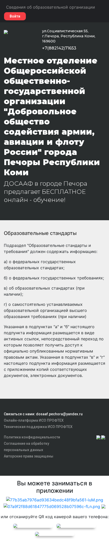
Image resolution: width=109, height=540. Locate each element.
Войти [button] (15, 16)
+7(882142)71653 (59, 48)
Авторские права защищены (28, 456)
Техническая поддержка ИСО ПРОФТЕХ (38, 427)
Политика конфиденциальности (32, 437)
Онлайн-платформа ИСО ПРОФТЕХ (34, 420)
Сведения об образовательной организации (50, 7)
